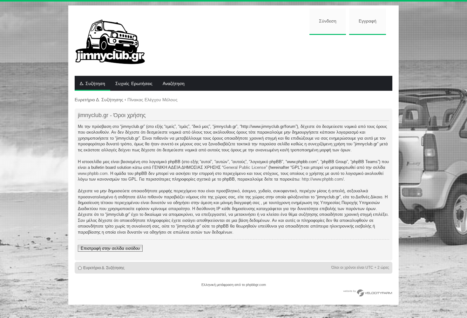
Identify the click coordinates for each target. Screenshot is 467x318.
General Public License (244, 167)
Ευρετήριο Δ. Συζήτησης (99, 99)
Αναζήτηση (174, 84)
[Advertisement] (273, 54)
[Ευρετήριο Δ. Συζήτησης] (114, 40)
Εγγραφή (367, 21)
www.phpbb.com (93, 173)
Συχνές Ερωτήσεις (133, 84)
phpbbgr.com (256, 285)
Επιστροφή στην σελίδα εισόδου (110, 248)
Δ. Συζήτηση (92, 84)
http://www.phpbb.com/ (323, 179)
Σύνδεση (327, 21)
